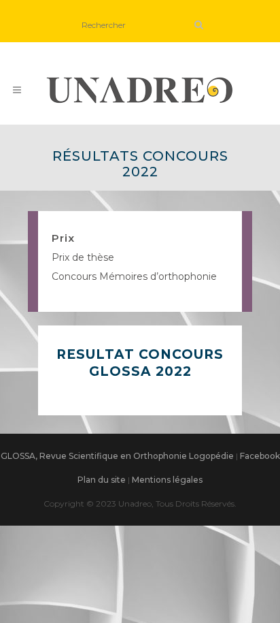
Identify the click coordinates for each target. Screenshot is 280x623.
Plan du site (101, 480)
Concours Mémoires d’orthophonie (134, 276)
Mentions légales (167, 480)
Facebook (260, 456)
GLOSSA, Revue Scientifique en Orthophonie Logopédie (117, 456)
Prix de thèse (83, 257)
